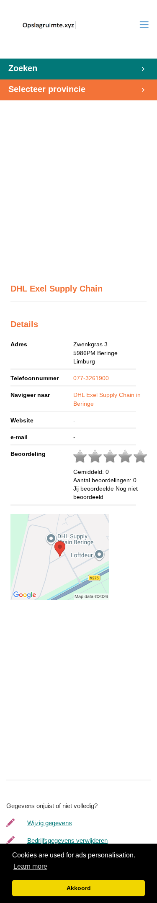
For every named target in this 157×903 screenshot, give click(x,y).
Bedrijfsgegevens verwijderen (67, 840)
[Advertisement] (78, 187)
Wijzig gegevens (49, 822)
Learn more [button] (30, 866)
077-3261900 (91, 378)
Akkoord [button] (79, 888)
